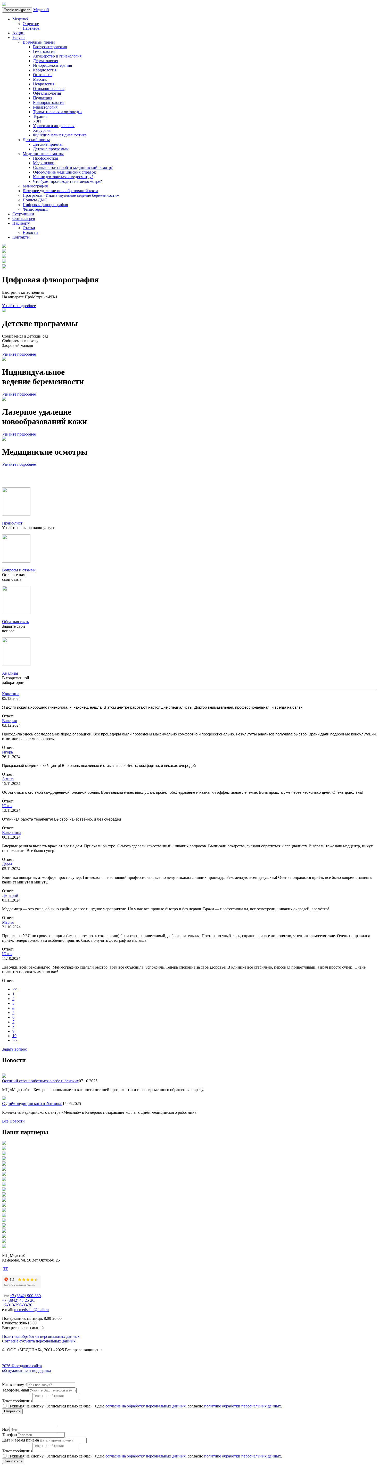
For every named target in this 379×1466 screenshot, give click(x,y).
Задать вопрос (14, 1049)
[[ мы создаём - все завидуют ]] (21, 1361)
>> (14, 1040)
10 (14, 1036)
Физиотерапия (35, 209)
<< (14, 989)
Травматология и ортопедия (57, 112)
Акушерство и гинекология (57, 56)
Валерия (9, 720)
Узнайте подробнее (19, 306)
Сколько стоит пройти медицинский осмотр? (73, 167)
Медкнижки (43, 163)
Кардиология (44, 70)
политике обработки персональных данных (242, 1406)
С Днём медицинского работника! (32, 1103)
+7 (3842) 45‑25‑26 (18, 1300)
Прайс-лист (12, 523)
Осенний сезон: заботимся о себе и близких (40, 1081)
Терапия (40, 116)
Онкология (42, 74)
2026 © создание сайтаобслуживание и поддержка (26, 1368)
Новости (30, 232)
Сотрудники (23, 214)
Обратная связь (15, 621)
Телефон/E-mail (15, 1390)
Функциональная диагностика (60, 135)
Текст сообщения (17, 1401)
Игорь (7, 752)
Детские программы (51, 149)
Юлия (7, 806)
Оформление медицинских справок (64, 172)
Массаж (40, 79)
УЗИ (37, 121)
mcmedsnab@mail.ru (31, 1309)
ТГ (5, 1269)
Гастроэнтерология (50, 47)
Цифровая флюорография (45, 204)
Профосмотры (45, 158)
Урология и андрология (54, 126)
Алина (8, 779)
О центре (31, 23)
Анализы (10, 673)
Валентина (11, 832)
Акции (18, 33)
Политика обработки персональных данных (41, 1336)
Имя (6, 1429)
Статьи (29, 228)
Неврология (43, 84)
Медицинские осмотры (43, 153)
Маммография (35, 186)
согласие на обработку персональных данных (145, 1406)
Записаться (13, 1461)
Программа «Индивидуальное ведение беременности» (71, 195)
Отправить (12, 1411)
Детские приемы (47, 144)
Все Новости (13, 1121)
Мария (8, 922)
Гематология (44, 51)
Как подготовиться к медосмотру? (63, 177)
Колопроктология (48, 102)
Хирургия (42, 130)
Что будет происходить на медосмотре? (67, 181)
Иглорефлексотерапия (52, 65)
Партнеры (31, 28)
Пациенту (21, 223)
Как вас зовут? (15, 1384)
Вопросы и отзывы (19, 570)
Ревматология (45, 107)
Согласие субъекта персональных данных (39, 1341)
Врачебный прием (39, 42)
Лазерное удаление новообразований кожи (60, 191)
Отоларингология (48, 88)
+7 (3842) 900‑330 (25, 1295)
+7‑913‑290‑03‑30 (17, 1305)
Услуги (18, 37)
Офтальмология (47, 93)
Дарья (7, 864)
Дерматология (45, 61)
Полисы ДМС (35, 200)
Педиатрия (42, 98)
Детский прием (36, 139)
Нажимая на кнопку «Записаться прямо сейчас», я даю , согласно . (144, 1406)
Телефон (9, 1434)
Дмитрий (10, 895)
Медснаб (41, 9)
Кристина (10, 694)
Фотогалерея (23, 218)
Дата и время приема (20, 1440)
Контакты (21, 237)
